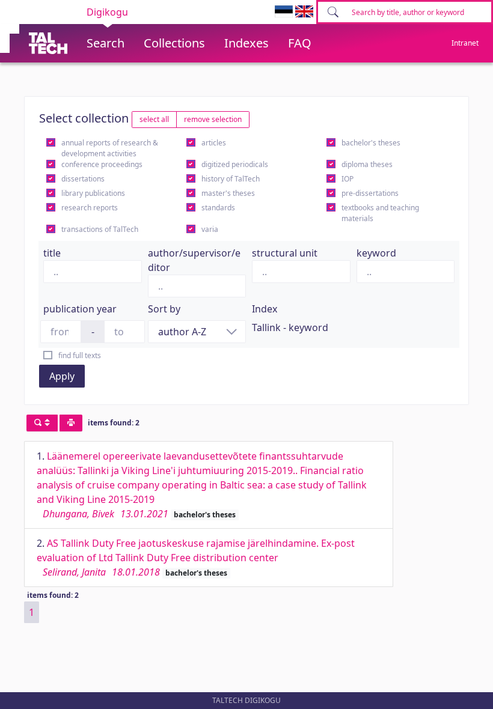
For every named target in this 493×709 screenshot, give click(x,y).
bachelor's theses (370, 143)
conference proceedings (101, 164)
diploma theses (367, 164)
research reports (89, 207)
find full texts (79, 355)
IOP (347, 179)
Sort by (164, 308)
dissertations (83, 179)
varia (209, 229)
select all (154, 119)
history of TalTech (230, 179)
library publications (93, 193)
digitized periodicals (234, 164)
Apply (62, 376)
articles (213, 143)
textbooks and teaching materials (380, 213)
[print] (71, 423)
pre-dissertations (370, 193)
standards (218, 207)
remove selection (213, 119)
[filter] (42, 423)
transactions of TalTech (99, 229)
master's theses (228, 193)
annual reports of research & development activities (109, 148)
